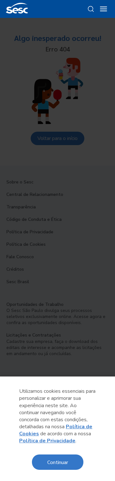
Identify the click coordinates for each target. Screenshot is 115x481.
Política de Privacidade (47, 440)
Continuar (57, 462)
